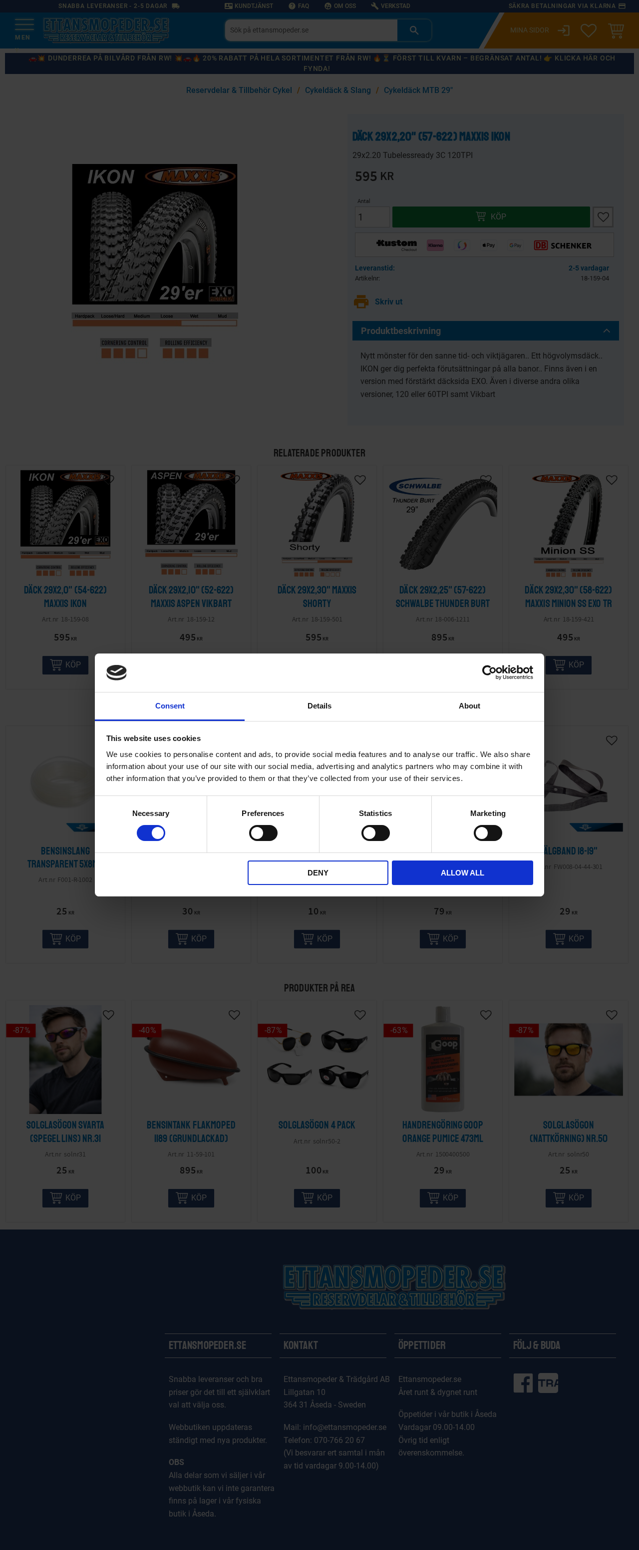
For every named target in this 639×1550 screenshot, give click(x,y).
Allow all (462, 872)
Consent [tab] (170, 706)
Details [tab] (319, 706)
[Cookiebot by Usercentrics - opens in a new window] (489, 672)
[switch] (263, 833)
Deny (318, 872)
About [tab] (469, 706)
